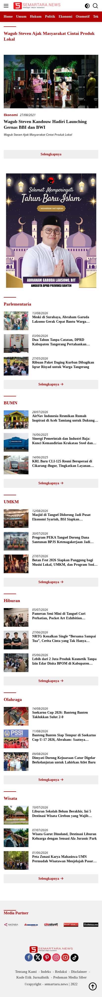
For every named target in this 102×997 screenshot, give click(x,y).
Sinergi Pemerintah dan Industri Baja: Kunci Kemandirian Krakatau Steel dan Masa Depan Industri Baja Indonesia (62, 441)
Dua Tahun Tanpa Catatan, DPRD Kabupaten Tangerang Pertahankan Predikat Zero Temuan (59, 342)
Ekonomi (11, 115)
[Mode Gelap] (87, 6)
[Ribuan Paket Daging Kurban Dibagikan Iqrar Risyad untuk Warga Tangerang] (16, 366)
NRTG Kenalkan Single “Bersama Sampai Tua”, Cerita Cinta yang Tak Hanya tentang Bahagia (64, 638)
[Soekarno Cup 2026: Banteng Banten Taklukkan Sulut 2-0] (16, 716)
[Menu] (7, 5)
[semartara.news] (36, 5)
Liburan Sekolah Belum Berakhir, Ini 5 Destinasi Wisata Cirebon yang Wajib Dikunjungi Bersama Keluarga (61, 814)
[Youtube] (65, 957)
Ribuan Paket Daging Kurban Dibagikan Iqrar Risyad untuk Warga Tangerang (63, 365)
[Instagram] (56, 957)
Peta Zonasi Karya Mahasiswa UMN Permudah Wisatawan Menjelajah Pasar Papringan (62, 859)
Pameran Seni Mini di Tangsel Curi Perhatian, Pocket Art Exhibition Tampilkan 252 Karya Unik (58, 616)
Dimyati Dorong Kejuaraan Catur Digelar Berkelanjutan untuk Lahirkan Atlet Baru (64, 760)
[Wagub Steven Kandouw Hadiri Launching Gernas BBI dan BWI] (51, 81)
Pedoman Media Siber (70, 977)
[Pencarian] (95, 6)
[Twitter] (38, 957)
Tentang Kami (26, 972)
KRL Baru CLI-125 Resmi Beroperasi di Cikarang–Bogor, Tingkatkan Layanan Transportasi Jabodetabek (62, 463)
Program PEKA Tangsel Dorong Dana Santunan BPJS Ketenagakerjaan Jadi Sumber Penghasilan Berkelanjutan (61, 540)
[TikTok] (74, 958)
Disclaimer (79, 972)
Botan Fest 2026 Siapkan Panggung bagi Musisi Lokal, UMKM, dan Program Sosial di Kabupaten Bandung (64, 562)
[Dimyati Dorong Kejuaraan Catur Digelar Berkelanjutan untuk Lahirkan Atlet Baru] (16, 761)
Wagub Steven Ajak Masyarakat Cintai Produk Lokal (38, 134)
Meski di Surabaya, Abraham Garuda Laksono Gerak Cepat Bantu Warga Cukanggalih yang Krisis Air (60, 319)
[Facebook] (29, 957)
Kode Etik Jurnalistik (32, 977)
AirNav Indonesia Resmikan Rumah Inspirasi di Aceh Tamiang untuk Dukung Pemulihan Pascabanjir (63, 418)
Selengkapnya (51, 154)
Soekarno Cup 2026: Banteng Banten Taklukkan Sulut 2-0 (60, 715)
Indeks (46, 972)
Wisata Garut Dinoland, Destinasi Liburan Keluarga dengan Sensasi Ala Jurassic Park (64, 836)
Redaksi (61, 972)
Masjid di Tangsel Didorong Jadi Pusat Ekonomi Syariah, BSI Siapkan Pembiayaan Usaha (61, 517)
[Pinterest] (47, 957)
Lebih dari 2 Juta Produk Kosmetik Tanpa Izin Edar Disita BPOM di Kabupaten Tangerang (64, 661)
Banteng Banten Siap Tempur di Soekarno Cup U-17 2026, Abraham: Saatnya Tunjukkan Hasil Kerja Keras (64, 737)
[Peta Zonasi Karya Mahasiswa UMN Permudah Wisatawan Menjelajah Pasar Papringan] (16, 860)
